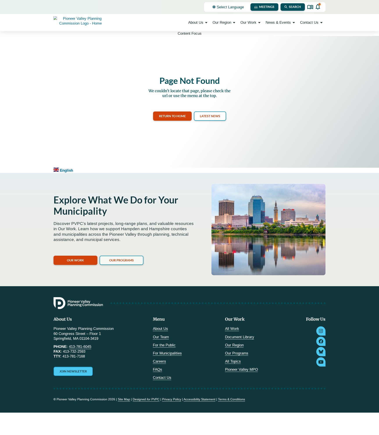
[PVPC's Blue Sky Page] (320, 351)
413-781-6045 (80, 347)
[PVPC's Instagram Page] (320, 331)
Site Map (124, 399)
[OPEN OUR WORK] (259, 22)
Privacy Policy (171, 399)
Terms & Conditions (231, 399)
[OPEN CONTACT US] (321, 22)
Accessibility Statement (199, 399)
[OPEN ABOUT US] (206, 22)
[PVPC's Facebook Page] (320, 341)
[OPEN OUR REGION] (234, 22)
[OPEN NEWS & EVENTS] (294, 22)
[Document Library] (310, 7)
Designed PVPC (146, 399)
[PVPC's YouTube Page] (320, 362)
